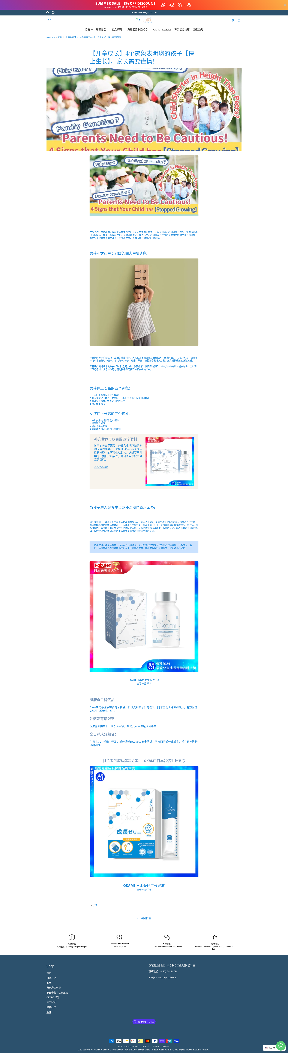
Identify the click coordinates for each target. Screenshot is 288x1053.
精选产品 (51, 978)
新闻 (60, 37)
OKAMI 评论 (53, 997)
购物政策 (51, 1007)
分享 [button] (95, 905)
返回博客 (146, 918)
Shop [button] (50, 966)
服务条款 (166, 1046)
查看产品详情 (101, 467)
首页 (48, 973)
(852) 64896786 (168, 971)
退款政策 (156, 1046)
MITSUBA (50, 37)
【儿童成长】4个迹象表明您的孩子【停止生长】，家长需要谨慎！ (93, 37)
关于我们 (51, 1002)
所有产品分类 (53, 987)
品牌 (48, 982)
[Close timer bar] (285, 5)
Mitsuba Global (132, 1046)
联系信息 (146, 1046)
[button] (49, 20)
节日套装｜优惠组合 (57, 992)
